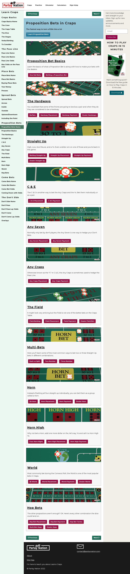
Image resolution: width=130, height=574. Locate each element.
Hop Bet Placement (37, 522)
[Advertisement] (117, 126)
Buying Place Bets (9, 83)
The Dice (5, 33)
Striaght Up (6, 138)
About (29, 556)
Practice (38, 5)
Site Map (30, 560)
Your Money (6, 87)
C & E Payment (54, 201)
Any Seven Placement (39, 241)
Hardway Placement (49, 115)
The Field (5, 154)
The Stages (6, 37)
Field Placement (52, 321)
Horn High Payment (78, 441)
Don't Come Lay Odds (11, 217)
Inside (4, 107)
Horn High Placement (56, 441)
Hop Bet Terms (76, 522)
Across (4, 103)
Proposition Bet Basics (46, 61)
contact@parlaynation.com (88, 551)
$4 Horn (33, 401)
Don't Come (6, 213)
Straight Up (36, 141)
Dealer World (84, 482)
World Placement (49, 482)
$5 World (33, 482)
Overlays (5, 220)
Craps (29, 5)
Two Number (50, 361)
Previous (33, 14)
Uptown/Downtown (9, 114)
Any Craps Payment (60, 281)
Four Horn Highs (36, 441)
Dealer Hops (52, 527)
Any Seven (6, 146)
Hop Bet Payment (58, 522)
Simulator (49, 5)
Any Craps (6, 150)
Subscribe (111, 37)
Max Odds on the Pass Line (11, 66)
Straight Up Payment (82, 155)
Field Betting (35, 321)
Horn (3, 161)
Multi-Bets (6, 157)
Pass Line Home (8, 53)
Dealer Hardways (89, 115)
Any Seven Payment (61, 241)
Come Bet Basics (8, 185)
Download (116, 93)
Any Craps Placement (38, 281)
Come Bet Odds (8, 189)
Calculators (61, 5)
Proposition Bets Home (11, 127)
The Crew (6, 25)
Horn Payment (65, 401)
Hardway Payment (69, 115)
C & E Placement (36, 201)
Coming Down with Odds (12, 193)
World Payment (67, 482)
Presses (5, 91)
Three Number (67, 361)
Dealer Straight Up (37, 161)
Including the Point (9, 118)
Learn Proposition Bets (38, 34)
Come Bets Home (9, 181)
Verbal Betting (7, 41)
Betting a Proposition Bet (56, 75)
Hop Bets (5, 173)
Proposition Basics (9, 131)
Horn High (6, 165)
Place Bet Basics (8, 79)
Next (96, 14)
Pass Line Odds (8, 61)
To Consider (7, 44)
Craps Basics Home (9, 21)
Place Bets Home (9, 75)
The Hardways (7, 135)
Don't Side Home (8, 201)
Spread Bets (7, 99)
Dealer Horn (81, 401)
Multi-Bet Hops (36, 527)
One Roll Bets (35, 75)
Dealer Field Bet (87, 321)
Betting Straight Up (37, 155)
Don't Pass (6, 205)
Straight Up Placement (60, 155)
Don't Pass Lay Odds (10, 209)
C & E (4, 142)
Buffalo (33, 115)
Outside (5, 111)
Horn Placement (47, 401)
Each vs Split (35, 361)
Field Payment (70, 321)
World (4, 169)
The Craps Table (8, 29)
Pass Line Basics (8, 57)
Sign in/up (74, 5)
